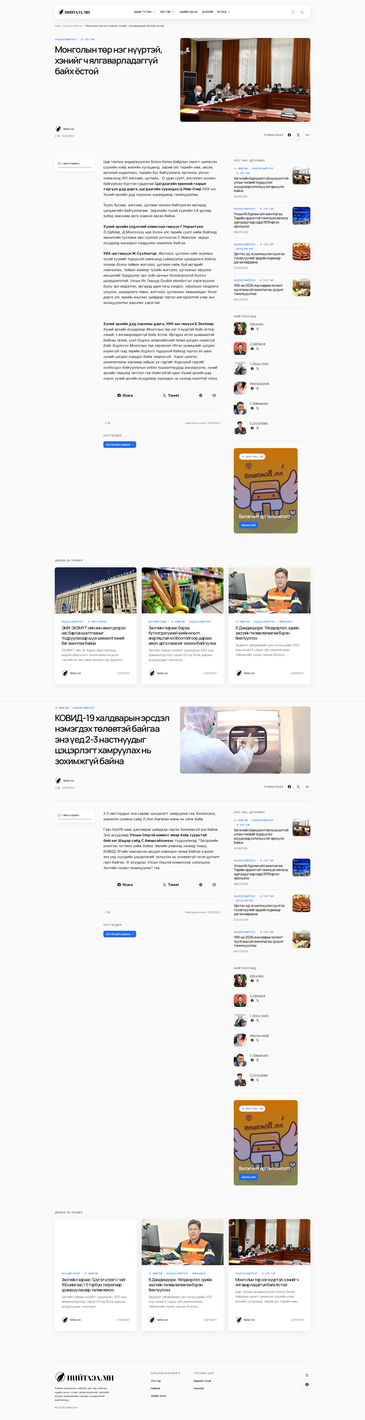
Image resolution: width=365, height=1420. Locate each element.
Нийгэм (243, 168)
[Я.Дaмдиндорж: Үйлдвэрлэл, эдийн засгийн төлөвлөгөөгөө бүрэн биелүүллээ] (269, 590)
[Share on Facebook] (289, 135)
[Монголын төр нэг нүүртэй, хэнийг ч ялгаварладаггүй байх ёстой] (269, 1242)
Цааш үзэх (248, 525)
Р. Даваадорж (259, 403)
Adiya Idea (256, 324)
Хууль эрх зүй (244, 249)
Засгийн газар (158, 621)
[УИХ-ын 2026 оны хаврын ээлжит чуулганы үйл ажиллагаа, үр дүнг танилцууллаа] (301, 287)
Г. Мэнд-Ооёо (259, 364)
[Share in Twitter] (298, 135)
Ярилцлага (286, 621)
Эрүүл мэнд (98, 621)
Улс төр (90, 39)
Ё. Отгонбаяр (259, 423)
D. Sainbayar (258, 344)
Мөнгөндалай (259, 383)
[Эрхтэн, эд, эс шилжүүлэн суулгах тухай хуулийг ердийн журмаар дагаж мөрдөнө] (301, 251)
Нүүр (57, 25)
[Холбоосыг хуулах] (307, 135)
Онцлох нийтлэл (72, 25)
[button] (293, 12)
